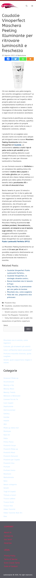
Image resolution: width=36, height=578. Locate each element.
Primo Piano (9, 442)
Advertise (8, 543)
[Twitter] (15, 59)
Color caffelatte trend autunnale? (18, 350)
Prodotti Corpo (10, 445)
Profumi (7, 467)
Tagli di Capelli (10, 492)
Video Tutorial (9, 509)
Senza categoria (10, 484)
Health (6, 421)
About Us (7, 532)
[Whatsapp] (22, 59)
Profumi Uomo (9, 470)
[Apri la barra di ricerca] (26, 5)
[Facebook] (8, 59)
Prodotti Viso (10, 303)
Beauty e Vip (9, 385)
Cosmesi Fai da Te (11, 399)
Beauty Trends (9, 392)
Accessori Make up (11, 378)
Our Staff (8, 539)
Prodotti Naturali (11, 456)
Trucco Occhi (9, 502)
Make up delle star (11, 428)
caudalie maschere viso (22, 306)
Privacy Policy (9, 556)
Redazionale (9, 477)
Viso (5, 516)
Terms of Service (10, 559)
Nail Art (7, 435)
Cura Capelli (8, 403)
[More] (30, 59)
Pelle (6, 438)
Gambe (6, 417)
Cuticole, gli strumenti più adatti (17, 346)
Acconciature (9, 382)
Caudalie (17, 145)
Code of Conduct (11, 566)
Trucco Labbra (9, 499)
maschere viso (7, 309)
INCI (5, 424)
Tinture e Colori (10, 495)
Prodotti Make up (11, 449)
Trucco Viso (8, 506)
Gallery (7, 414)
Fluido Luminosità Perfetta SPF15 (16, 241)
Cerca (6, 325)
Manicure (7, 431)
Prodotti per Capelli (12, 460)
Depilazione (8, 406)
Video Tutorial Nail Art (13, 513)
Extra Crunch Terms (12, 563)
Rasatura (7, 474)
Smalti (6, 488)
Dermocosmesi (9, 410)
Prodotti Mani (9, 452)
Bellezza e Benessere (12, 396)
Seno (5, 481)
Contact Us (8, 536)
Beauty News (9, 389)
